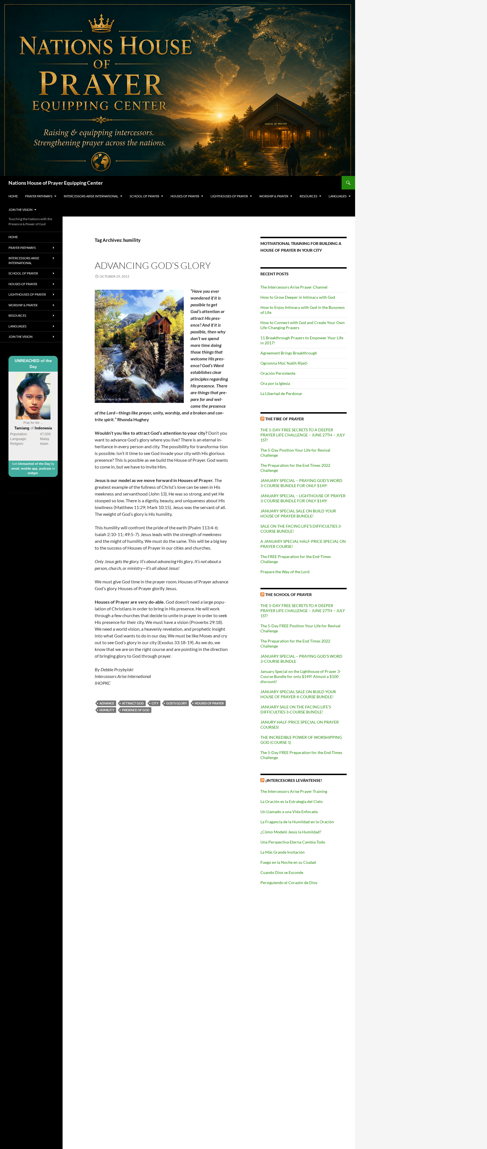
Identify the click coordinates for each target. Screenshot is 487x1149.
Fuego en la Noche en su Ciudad (288, 862)
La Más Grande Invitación (282, 852)
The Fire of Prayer (284, 418)
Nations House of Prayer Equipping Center (55, 183)
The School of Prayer (288, 594)
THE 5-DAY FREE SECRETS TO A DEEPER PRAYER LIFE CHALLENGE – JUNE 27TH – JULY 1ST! (302, 434)
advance (106, 703)
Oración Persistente (277, 373)
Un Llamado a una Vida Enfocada (289, 811)
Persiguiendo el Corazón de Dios (288, 882)
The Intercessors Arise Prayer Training (293, 791)
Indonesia (43, 428)
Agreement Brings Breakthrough (288, 353)
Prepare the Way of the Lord (284, 571)
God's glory (176, 703)
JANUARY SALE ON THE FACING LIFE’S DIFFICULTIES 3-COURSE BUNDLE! (295, 709)
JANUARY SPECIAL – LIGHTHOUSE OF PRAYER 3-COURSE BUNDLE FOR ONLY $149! (303, 498)
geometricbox (31, 493)
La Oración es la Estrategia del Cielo (291, 801)
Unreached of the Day (34, 463)
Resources (308, 196)
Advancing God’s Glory (153, 265)
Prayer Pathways (38, 196)
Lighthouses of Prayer (229, 196)
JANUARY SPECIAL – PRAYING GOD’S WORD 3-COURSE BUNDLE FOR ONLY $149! (301, 483)
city (155, 703)
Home (13, 196)
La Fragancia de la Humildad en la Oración (297, 821)
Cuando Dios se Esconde (281, 872)
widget (33, 473)
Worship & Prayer (273, 196)
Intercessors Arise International (91, 196)
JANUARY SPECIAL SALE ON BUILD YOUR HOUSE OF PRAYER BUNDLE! (298, 513)
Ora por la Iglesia (275, 383)
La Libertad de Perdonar (281, 393)
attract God (133, 703)
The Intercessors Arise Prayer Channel (293, 287)
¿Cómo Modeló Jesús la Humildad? (290, 831)
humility (106, 710)
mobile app (29, 468)
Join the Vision (20, 209)
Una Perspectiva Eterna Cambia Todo (292, 842)
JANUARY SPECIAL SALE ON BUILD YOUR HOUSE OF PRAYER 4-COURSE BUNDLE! (298, 694)
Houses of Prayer (185, 196)
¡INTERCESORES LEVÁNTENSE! (293, 780)
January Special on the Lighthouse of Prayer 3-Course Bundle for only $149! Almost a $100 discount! (300, 676)
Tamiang (21, 428)
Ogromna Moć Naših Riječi (283, 363)
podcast (45, 468)
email (15, 468)
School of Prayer (144, 196)
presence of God (135, 710)
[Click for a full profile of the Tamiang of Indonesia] (33, 396)
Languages (338, 196)
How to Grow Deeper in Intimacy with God (297, 297)
